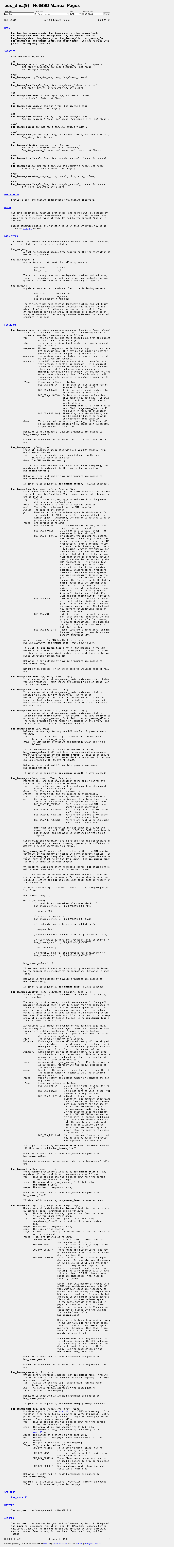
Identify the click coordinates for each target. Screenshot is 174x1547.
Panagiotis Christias (93, 1544)
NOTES (7, 207)
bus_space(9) (19, 1497)
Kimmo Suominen (60, 1544)
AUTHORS (9, 1518)
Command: (10, 11)
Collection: (88, 11)
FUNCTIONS (10, 325)
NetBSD (46, 1544)
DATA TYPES (11, 236)
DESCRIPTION (11, 194)
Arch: (73, 11)
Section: (40, 11)
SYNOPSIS (9, 51)
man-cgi (79, 1544)
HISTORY (9, 1505)
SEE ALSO (9, 1492)
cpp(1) (27, 228)
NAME (7, 28)
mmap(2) (63, 1411)
